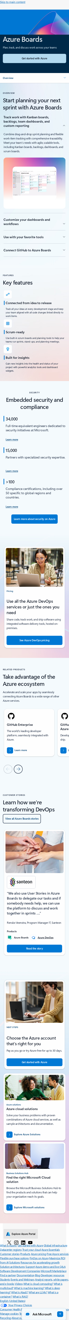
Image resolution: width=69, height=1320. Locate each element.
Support (30, 1266)
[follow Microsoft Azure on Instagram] (16, 1242)
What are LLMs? (38, 1292)
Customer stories (9, 1254)
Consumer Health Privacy (14, 1309)
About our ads (20, 1318)
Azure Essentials (50, 1249)
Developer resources (52, 1275)
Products (25, 1254)
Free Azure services (58, 1254)
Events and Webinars (22, 1279)
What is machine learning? (29, 1288)
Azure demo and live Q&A (50, 1266)
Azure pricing (38, 1254)
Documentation (25, 1275)
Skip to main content (12, 2)
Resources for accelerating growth (40, 1262)
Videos (19, 1284)
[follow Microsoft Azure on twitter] (9, 1242)
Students (5, 1279)
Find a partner (8, 1275)
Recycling (5, 1318)
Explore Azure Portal (23, 1234)
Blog (37, 1275)
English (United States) (12, 1301)
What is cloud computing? (38, 1284)
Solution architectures (12, 1266)
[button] (34, 78)
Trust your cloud (31, 1249)
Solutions (14, 1262)
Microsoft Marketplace (53, 1271)
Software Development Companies (20, 1271)
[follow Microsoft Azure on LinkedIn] (23, 1242)
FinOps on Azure (39, 1258)
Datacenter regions (11, 1249)
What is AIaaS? (19, 1292)
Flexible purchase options (14, 1258)
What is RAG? (20, 1296)
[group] (29, 732)
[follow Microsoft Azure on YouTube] (30, 1242)
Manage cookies (9, 1313)
